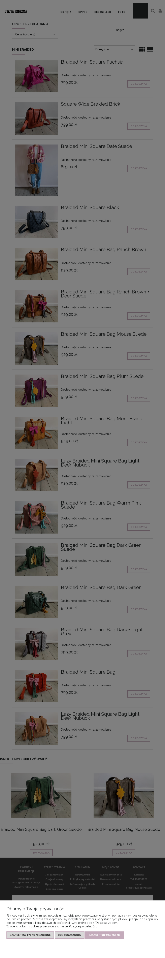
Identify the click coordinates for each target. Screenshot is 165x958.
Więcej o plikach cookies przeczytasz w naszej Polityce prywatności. (51, 926)
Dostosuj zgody (69, 935)
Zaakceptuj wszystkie (105, 935)
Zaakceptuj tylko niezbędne (30, 935)
